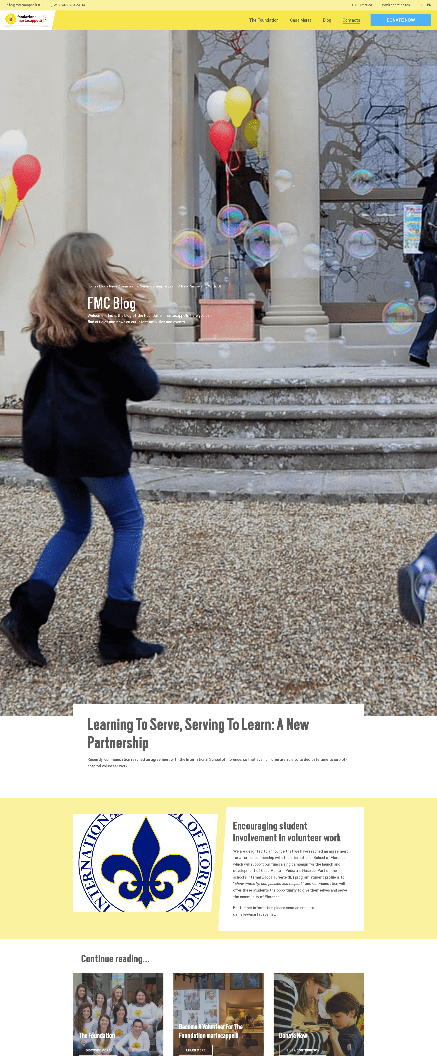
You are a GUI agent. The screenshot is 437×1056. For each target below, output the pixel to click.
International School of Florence (318, 857)
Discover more (98, 1050)
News (113, 286)
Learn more (196, 1050)
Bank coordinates (396, 5)
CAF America (362, 5)
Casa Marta (301, 20)
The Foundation (264, 20)
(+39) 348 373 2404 (68, 5)
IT (421, 5)
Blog (327, 20)
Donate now (401, 20)
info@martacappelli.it (23, 5)
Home (91, 286)
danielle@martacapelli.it (254, 914)
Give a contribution (302, 1050)
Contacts (351, 20)
